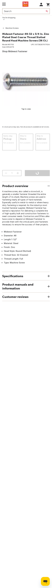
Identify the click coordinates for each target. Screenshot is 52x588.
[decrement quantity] (6, 173)
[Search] (47, 11)
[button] (41, 4)
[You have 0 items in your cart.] (48, 4)
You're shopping (8, 18)
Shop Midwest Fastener (14, 51)
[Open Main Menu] (4, 4)
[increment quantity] (18, 173)
